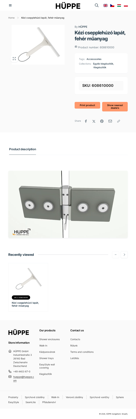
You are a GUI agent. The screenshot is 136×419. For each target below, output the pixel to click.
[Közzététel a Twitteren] (94, 121)
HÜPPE (81, 26)
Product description (22, 149)
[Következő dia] (124, 254)
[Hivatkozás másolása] (118, 121)
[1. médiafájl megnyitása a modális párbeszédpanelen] (38, 45)
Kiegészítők (100, 67)
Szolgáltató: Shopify (120, 414)
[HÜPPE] (18, 334)
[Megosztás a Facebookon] (86, 121)
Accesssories (94, 59)
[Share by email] (110, 121)
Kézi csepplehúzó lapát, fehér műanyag (25, 304)
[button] (10, 5)
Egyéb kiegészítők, (103, 63)
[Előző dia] (115, 254)
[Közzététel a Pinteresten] (101, 121)
